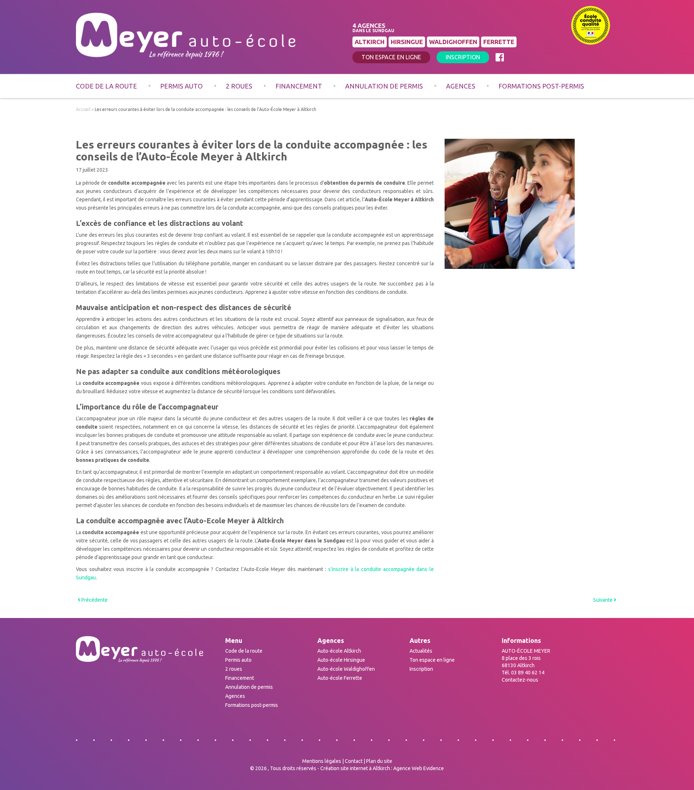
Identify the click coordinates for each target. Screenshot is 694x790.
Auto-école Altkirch (339, 651)
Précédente (94, 600)
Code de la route (106, 86)
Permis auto (181, 86)
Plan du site (379, 761)
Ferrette (498, 41)
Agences (460, 86)
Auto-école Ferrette (339, 678)
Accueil (83, 109)
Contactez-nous (520, 680)
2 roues (239, 86)
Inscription (463, 57)
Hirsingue (407, 41)
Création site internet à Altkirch (355, 768)
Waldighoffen (453, 41)
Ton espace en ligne (391, 57)
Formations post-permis (541, 86)
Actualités (421, 651)
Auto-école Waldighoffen (346, 669)
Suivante (603, 600)
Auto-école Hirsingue (341, 660)
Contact (354, 761)
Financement (298, 86)
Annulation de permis (384, 86)
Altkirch (370, 41)
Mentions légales (321, 761)
